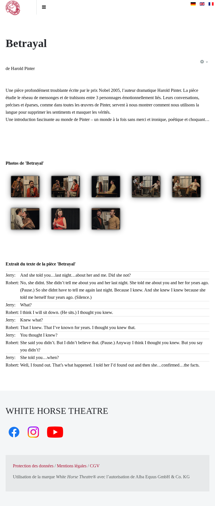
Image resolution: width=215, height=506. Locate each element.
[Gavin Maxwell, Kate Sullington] (25, 186)
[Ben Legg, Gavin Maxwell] (105, 218)
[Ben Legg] (105, 186)
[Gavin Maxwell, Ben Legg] (186, 186)
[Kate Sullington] (65, 218)
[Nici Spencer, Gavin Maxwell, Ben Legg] (146, 186)
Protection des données (33, 465)
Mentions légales (72, 465)
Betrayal (26, 43)
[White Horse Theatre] (18, 7)
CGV (95, 465)
